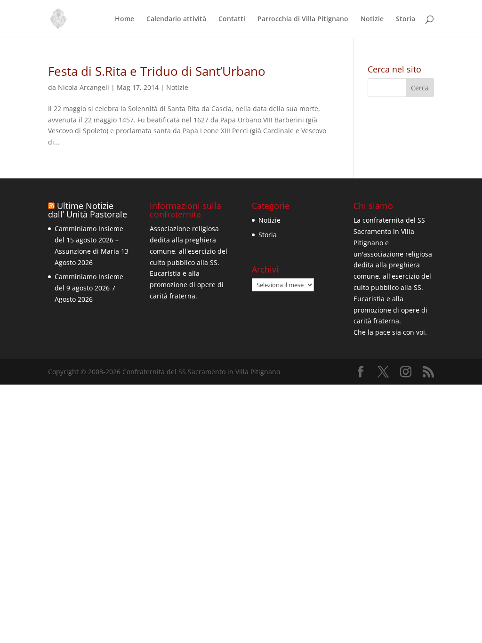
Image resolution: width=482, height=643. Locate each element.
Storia (405, 19)
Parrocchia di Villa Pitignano (302, 19)
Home (124, 19)
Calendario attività (176, 19)
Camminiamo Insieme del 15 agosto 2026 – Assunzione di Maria (89, 240)
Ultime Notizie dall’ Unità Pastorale (87, 210)
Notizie (372, 19)
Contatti (231, 19)
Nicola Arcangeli (83, 87)
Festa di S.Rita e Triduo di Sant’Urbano (156, 71)
